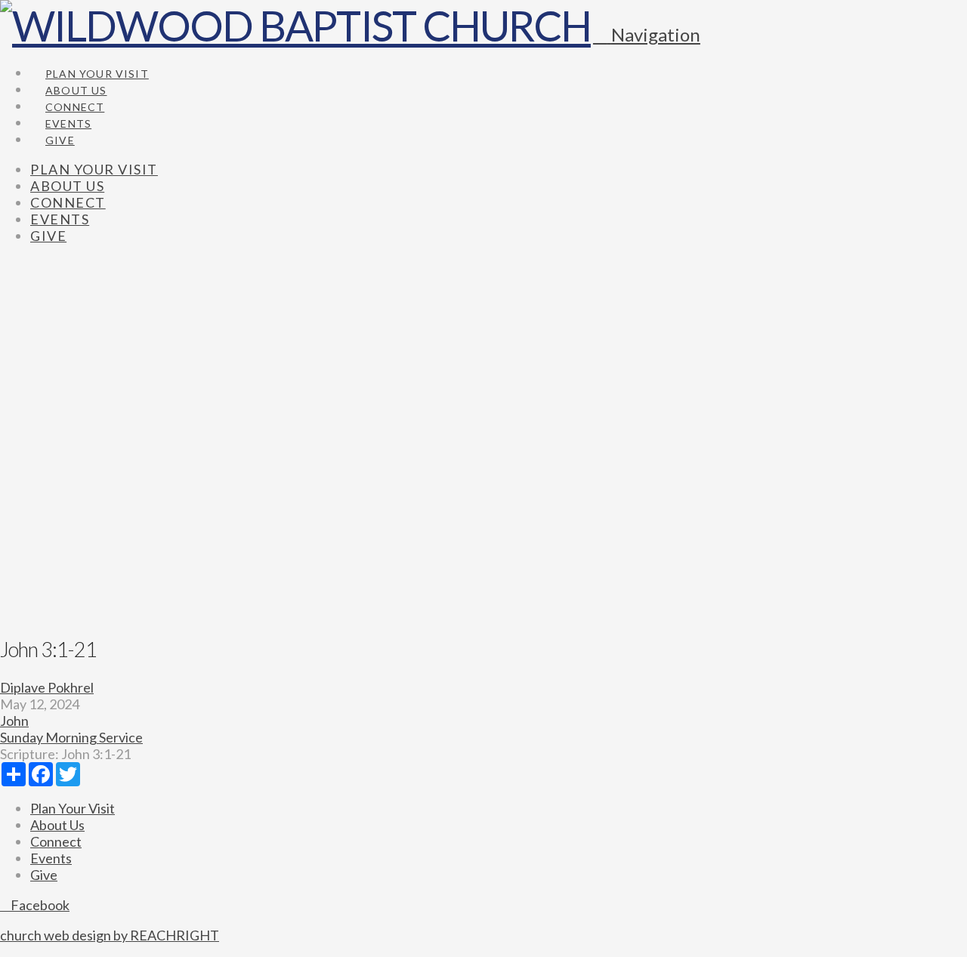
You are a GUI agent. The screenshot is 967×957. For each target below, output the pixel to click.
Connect (56, 841)
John (14, 720)
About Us (57, 825)
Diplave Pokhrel (47, 687)
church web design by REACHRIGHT (109, 935)
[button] (646, 34)
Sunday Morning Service (71, 737)
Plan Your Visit (72, 808)
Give (43, 874)
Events (51, 858)
